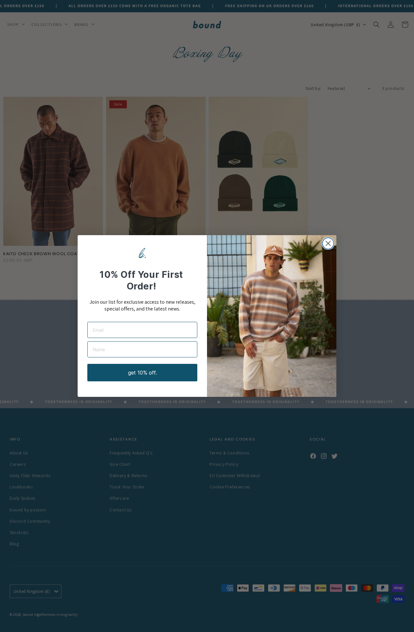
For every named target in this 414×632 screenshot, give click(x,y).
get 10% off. (142, 372)
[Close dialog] (328, 243)
